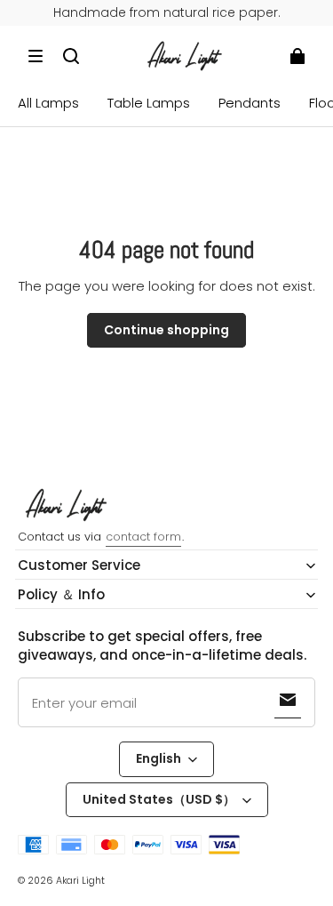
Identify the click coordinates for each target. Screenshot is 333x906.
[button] (35, 56)
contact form (143, 536)
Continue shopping (166, 330)
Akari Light (80, 880)
